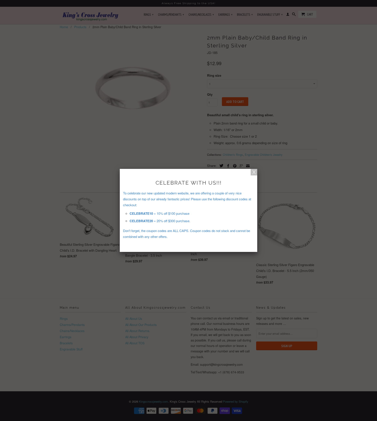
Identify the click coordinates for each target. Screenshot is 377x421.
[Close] (254, 172)
